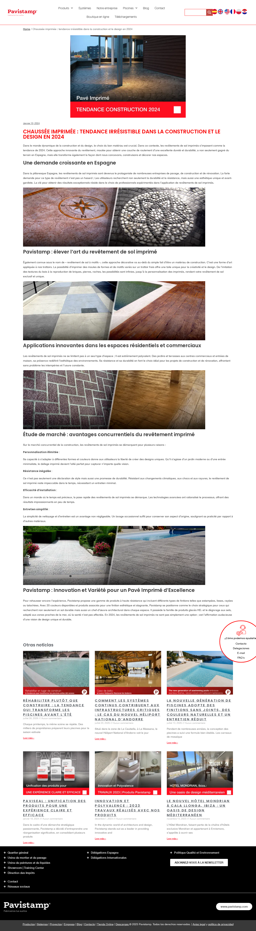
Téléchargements (126, 16)
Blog (146, 8)
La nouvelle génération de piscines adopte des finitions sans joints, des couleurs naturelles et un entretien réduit (199, 710)
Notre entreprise (107, 8)
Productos (29, 924)
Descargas (122, 924)
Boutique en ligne (98, 16)
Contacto (89, 924)
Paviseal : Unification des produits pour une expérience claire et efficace (54, 808)
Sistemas (42, 924)
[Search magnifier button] (209, 12)
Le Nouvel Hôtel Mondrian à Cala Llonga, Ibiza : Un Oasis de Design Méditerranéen (198, 808)
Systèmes (85, 8)
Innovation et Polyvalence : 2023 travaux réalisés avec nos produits (127, 808)
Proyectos (56, 924)
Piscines (128, 8)
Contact (160, 8)
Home (26, 29)
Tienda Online (105, 924)
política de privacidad (221, 924)
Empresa (69, 924)
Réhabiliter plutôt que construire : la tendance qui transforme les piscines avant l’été (53, 707)
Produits (63, 8)
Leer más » (28, 738)
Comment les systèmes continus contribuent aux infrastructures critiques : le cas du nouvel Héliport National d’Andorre (127, 710)
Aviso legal (199, 924)
